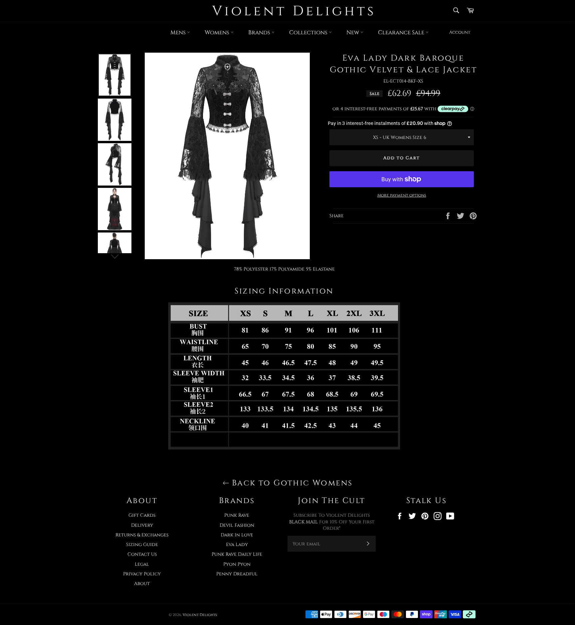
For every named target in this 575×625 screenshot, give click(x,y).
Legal (142, 564)
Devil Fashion (237, 525)
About (142, 583)
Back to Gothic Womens (291, 483)
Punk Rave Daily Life (237, 554)
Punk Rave (236, 515)
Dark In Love (237, 535)
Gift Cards (141, 515)
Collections (309, 32)
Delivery (142, 525)
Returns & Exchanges (141, 535)
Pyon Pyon (237, 564)
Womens (218, 32)
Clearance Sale (402, 32)
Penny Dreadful (237, 574)
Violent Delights (200, 614)
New (353, 32)
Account (460, 32)
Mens (178, 32)
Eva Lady (237, 544)
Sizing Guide (142, 544)
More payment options (401, 195)
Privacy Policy (142, 574)
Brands (260, 32)
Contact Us (142, 554)
